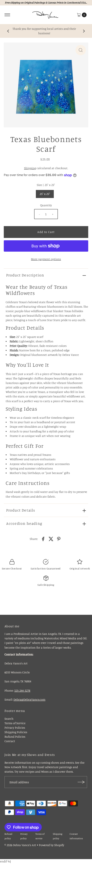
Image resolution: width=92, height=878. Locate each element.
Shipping (30, 168)
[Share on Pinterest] (58, 538)
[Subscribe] (81, 782)
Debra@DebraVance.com (29, 699)
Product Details (20, 510)
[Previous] (8, 31)
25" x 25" (45, 194)
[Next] (83, 31)
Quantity (46, 205)
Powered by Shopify (51, 845)
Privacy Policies (14, 727)
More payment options (46, 259)
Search (8, 718)
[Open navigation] (7, 15)
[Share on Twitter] (50, 538)
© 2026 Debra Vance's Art (20, 845)
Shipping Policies (15, 732)
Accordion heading (24, 523)
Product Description (25, 275)
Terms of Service (14, 723)
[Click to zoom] (80, 50)
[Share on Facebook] (43, 538)
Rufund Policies (14, 736)
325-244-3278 (22, 690)
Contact (9, 741)
